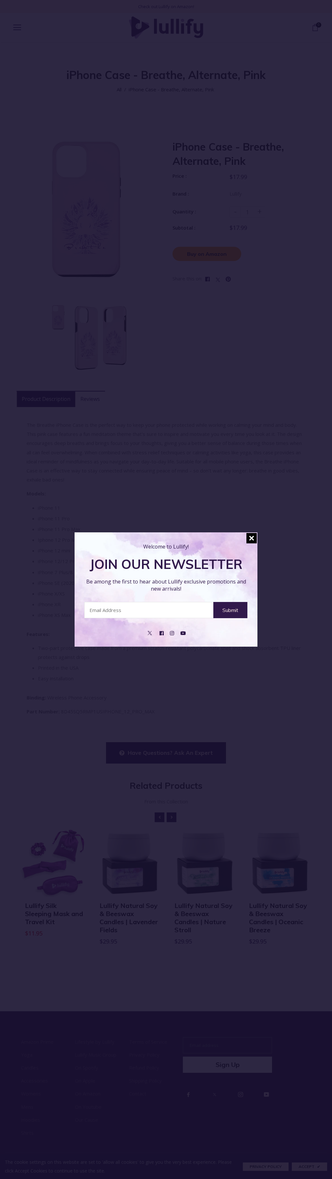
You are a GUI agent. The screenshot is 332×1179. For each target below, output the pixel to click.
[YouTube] (183, 632)
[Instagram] (172, 632)
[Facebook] (162, 632)
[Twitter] (149, 632)
